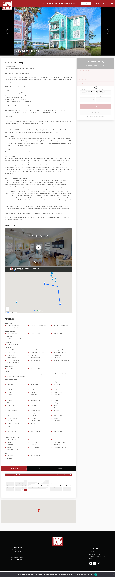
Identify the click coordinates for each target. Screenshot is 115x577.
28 (32, 489)
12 (54, 485)
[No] (113, 574)
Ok (96, 574)
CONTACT (86, 3)
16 (38, 485)
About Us (91, 558)
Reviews (38, 468)
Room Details (62, 468)
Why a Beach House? (61, 3)
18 (44, 485)
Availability (14, 468)
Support (74, 3)
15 (35, 485)
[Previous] (7, 31)
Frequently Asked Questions (97, 556)
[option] (57, 31)
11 (51, 485)
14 (32, 485)
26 (47, 487)
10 (69, 483)
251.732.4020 (15, 557)
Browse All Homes (94, 554)
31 (10, 492)
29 (25, 489)
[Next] (108, 31)
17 (41, 485)
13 (29, 485)
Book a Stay (92, 552)
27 (29, 489)
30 (7, 492)
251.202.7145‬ (14, 559)
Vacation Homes (46, 3)
